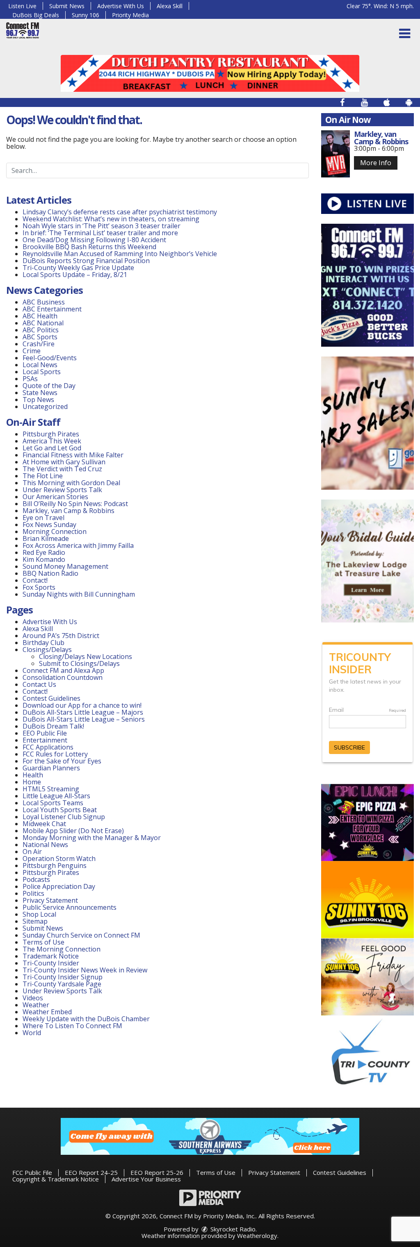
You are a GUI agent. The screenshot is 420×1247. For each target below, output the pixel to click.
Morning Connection (55, 531)
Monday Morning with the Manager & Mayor (92, 837)
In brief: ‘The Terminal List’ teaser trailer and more (100, 232)
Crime (32, 350)
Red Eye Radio (44, 552)
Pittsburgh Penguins (55, 865)
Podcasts (36, 879)
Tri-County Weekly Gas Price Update (78, 267)
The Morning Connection (61, 949)
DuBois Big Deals (35, 15)
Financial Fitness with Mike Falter (73, 454)
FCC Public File (32, 1172)
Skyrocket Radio (232, 1229)
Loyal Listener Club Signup (64, 816)
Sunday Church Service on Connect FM (81, 935)
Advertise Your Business (146, 1179)
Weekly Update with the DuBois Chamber (86, 1018)
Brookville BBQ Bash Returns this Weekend (89, 246)
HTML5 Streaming (51, 788)
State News (40, 392)
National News (45, 844)
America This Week (52, 440)
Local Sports (42, 371)
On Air (32, 851)
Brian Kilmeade (46, 538)
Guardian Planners (51, 767)
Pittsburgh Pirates (51, 433)
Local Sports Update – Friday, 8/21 (75, 274)
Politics (33, 893)
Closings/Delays (47, 649)
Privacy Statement (50, 900)
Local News (40, 364)
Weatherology (257, 1235)
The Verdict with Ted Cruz (62, 468)
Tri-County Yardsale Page (62, 983)
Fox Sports (39, 587)
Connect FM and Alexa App (63, 670)
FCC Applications (48, 747)
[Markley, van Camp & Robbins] (335, 153)
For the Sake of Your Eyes (62, 760)
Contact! (35, 580)
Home (32, 781)
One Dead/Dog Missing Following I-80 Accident (95, 239)
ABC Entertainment (52, 308)
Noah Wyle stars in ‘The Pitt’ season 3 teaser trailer (101, 225)
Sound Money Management (65, 566)
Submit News (66, 6)
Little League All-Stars (56, 795)
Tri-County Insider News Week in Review (85, 969)
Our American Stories (55, 496)
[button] (404, 33)
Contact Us (39, 684)
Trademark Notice (51, 956)
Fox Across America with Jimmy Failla (78, 545)
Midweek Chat (44, 823)
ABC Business (44, 302)
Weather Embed (47, 1011)
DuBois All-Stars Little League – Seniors (84, 719)
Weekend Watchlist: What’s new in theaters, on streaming (111, 218)
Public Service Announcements (69, 907)
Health (33, 774)
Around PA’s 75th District (61, 635)
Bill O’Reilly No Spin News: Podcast (75, 503)
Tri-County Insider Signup (63, 976)
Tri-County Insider (51, 963)
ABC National (43, 322)
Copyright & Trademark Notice (55, 1179)
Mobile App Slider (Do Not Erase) (73, 830)
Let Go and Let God (52, 447)
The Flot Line (43, 475)
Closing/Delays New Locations (85, 656)
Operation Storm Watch (59, 858)
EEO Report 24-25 (91, 1172)
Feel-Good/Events (50, 357)
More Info (375, 162)
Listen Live (22, 6)
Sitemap (35, 921)
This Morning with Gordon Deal (71, 482)
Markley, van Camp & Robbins (68, 510)
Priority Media (130, 15)
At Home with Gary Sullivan (64, 461)
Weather (36, 1004)
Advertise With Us (120, 6)
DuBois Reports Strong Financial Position (87, 260)
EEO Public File (45, 733)
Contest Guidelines (51, 698)
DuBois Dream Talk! (53, 726)
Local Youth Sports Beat (60, 809)
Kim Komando (44, 559)
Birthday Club (43, 642)
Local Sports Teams (53, 802)
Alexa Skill (170, 6)
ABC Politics (41, 329)
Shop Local (39, 914)
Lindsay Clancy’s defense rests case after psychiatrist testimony (120, 211)
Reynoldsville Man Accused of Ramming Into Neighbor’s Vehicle (120, 253)
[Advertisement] (210, 73)
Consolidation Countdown (63, 677)
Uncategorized (45, 406)
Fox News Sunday (49, 524)
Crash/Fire (39, 343)
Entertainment (45, 740)
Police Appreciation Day (59, 886)
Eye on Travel (43, 517)
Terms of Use (43, 942)
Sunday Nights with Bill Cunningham (79, 594)
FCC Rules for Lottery (55, 754)
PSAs (30, 378)
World (32, 1032)
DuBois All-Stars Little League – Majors (83, 712)
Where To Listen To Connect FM (72, 1025)
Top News (38, 399)
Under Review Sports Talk (62, 489)
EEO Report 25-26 (156, 1172)
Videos (33, 997)
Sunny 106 (85, 15)
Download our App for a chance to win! (82, 705)
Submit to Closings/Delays (79, 663)
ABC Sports (40, 336)
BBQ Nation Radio (50, 573)
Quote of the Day (49, 385)
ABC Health (40, 315)
